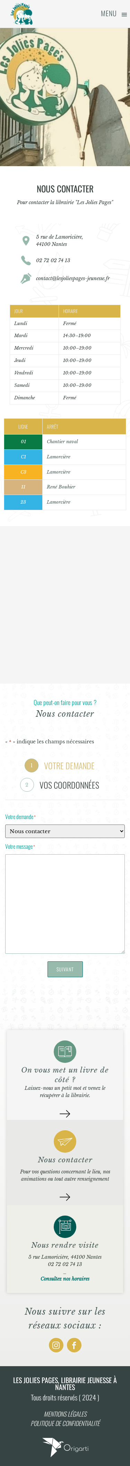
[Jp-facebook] (74, 1345)
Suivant (65, 969)
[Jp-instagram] (56, 1345)
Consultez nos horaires (65, 1279)
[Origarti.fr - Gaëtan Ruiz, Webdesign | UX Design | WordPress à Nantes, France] (65, 1457)
